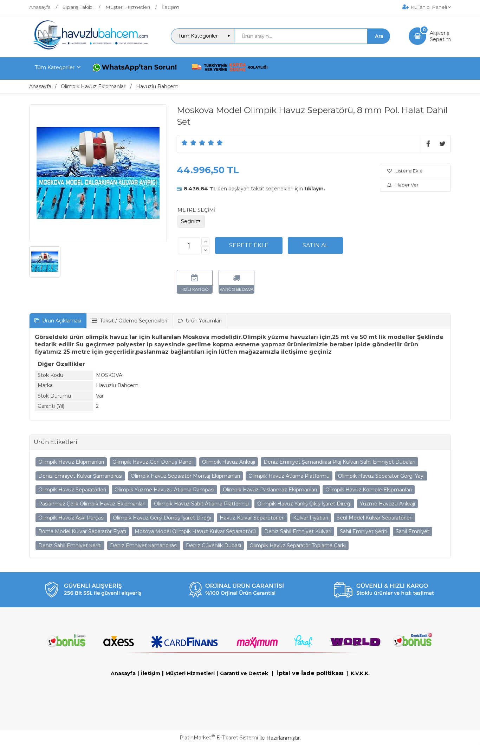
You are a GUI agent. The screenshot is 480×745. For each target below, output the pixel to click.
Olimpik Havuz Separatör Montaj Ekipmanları (185, 476)
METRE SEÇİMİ (196, 210)
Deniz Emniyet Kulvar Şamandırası (80, 476)
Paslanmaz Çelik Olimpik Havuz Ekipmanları (91, 504)
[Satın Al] (315, 245)
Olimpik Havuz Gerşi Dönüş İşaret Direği (162, 518)
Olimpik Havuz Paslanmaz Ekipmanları (270, 489)
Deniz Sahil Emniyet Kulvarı (297, 531)
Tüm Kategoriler (54, 67)
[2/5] (189, 142)
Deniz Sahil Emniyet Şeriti (70, 545)
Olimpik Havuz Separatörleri (72, 489)
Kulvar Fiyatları (310, 518)
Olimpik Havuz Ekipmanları (71, 462)
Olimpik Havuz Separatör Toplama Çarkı (297, 545)
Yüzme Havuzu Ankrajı (387, 504)
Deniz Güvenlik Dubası (213, 545)
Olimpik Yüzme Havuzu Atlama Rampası (164, 489)
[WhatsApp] (136, 68)
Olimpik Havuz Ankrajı (228, 462)
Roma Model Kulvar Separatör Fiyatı (82, 531)
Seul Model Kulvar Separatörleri (375, 518)
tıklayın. (314, 188)
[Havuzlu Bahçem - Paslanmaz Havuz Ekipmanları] (90, 48)
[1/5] (184, 142)
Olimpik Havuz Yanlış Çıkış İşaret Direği (304, 504)
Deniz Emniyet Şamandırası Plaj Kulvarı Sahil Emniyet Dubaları (339, 462)
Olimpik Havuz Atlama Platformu (289, 476)
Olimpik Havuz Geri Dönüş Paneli (153, 462)
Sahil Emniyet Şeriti (363, 531)
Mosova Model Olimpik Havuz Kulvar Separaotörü (195, 531)
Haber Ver (407, 185)
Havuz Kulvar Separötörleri (252, 518)
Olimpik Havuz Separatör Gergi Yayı (381, 476)
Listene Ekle (409, 171)
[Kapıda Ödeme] (230, 68)
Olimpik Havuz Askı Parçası (71, 518)
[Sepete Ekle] (249, 245)
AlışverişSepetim (440, 36)
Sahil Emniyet (412, 531)
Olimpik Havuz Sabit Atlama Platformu (201, 504)
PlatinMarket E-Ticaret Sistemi (219, 737)
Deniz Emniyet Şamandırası (143, 545)
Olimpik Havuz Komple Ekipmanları (368, 489)
